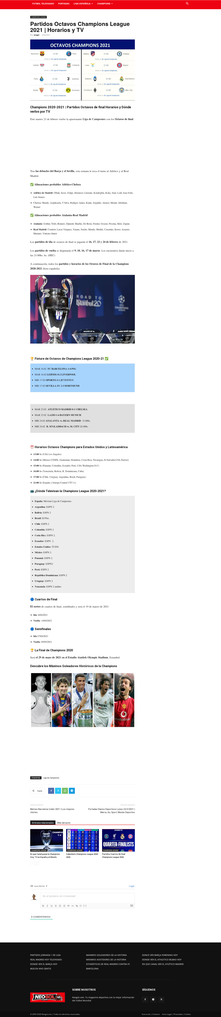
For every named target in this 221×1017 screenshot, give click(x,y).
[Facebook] (51, 791)
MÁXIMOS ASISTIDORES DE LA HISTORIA (106, 959)
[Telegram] (72, 791)
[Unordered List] (64, 906)
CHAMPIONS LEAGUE (38, 17)
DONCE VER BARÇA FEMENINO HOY (160, 955)
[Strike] (56, 906)
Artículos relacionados (43, 823)
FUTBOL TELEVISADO (43, 3)
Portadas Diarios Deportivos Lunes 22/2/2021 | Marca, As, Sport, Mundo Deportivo (111, 811)
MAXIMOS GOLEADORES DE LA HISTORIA (106, 955)
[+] (85, 905)
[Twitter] (58, 791)
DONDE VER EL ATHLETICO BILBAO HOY (161, 959)
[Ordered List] (60, 906)
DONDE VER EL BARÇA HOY (43, 964)
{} (81, 905)
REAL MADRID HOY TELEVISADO (46, 959)
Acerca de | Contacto (151, 1014)
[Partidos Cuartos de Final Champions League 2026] (118, 840)
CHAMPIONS (103, 3)
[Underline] (51, 906)
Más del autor (64, 823)
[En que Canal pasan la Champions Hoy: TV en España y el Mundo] (46, 840)
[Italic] (47, 906)
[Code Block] (73, 906)
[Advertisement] (82, 146)
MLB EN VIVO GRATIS (40, 968)
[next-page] (37, 863)
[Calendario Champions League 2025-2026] (82, 840)
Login (131, 886)
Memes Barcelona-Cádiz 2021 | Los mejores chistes (52, 811)
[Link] (77, 906)
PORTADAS (63, 3)
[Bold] (43, 906)
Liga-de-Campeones (51, 778)
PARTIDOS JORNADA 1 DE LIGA (45, 955)
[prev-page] (32, 863)
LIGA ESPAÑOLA (82, 3)
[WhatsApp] (65, 791)
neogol (36, 35)
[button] (187, 3)
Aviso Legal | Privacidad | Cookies (176, 1014)
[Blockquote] (68, 906)
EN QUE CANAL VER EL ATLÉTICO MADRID (163, 964)
